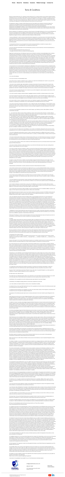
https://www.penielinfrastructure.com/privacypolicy (18, 404)
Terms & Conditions (51, 466)
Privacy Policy (50, 465)
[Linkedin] (53, 475)
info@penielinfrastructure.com (37, 197)
